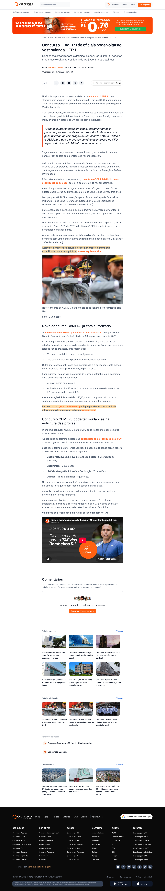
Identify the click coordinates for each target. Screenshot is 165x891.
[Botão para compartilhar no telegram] (62, 83)
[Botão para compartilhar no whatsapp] (56, 83)
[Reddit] (139, 867)
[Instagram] (134, 867)
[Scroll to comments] (44, 83)
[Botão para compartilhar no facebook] (68, 83)
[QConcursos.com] (22, 817)
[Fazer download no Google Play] (120, 883)
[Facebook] (118, 867)
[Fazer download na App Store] (142, 883)
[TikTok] (145, 867)
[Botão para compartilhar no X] (75, 83)
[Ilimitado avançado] (82, 25)
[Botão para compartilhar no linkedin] (81, 83)
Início (44, 38)
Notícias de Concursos (56, 38)
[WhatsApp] (150, 867)
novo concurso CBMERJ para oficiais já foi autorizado (73, 332)
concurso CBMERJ (99, 96)
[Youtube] (128, 867)
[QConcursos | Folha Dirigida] (24, 4)
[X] (123, 867)
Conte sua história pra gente (40, 867)
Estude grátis (145, 5)
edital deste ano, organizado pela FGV (101, 439)
